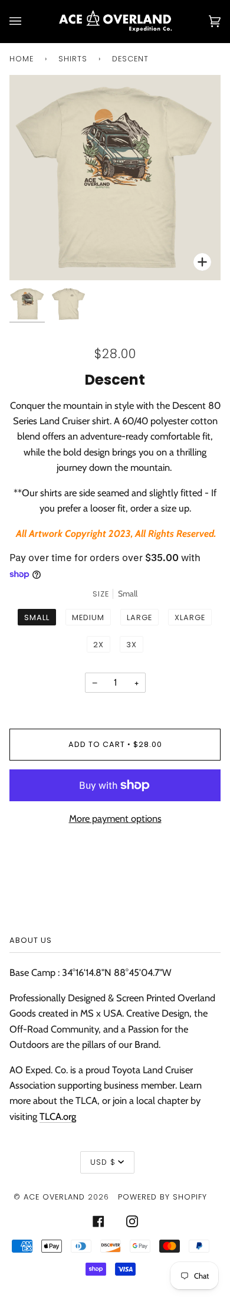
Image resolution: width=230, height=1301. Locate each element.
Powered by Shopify (162, 1197)
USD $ (103, 1162)
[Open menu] (27, 21)
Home (21, 59)
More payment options (115, 818)
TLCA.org (58, 1116)
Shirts (72, 59)
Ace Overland (54, 1197)
